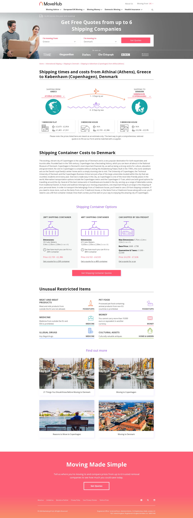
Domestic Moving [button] (112, 9)
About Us (129, 3)
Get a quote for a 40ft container (94, 261)
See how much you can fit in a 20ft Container (57, 250)
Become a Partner (62, 500)
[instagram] (154, 501)
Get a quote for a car (127, 261)
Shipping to (139, 90)
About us (41, 500)
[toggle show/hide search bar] (151, 9)
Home (41, 64)
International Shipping (54, 64)
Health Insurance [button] (132, 9)
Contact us (49, 500)
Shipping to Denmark (71, 64)
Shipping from (53, 90)
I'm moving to (90, 38)
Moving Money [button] (93, 9)
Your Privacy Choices (90, 500)
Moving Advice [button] (52, 9)
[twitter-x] (148, 501)
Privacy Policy (75, 500)
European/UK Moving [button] (73, 9)
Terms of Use (104, 500)
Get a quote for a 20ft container (56, 261)
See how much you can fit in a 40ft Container (95, 250)
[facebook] (141, 501)
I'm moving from (50, 38)
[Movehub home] (50, 3)
